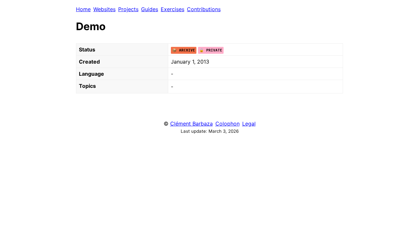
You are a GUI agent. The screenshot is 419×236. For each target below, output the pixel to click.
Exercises (172, 9)
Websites (104, 9)
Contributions (204, 9)
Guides (149, 9)
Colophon (227, 123)
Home (83, 9)
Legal (249, 123)
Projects (128, 9)
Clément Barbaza (191, 123)
